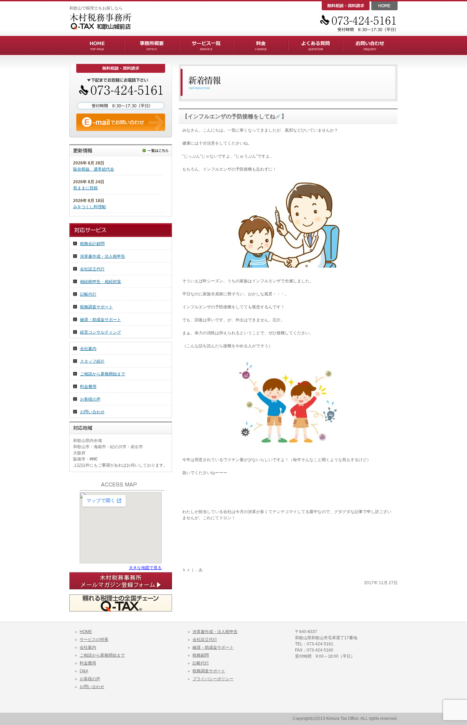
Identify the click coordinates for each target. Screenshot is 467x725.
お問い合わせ (92, 412)
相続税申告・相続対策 (100, 281)
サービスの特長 (94, 639)
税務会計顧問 (92, 243)
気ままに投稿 (85, 188)
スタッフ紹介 (92, 361)
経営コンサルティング (100, 332)
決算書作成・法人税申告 (102, 256)
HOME (86, 631)
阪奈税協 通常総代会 (93, 169)
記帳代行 (88, 294)
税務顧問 (200, 655)
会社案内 (88, 348)
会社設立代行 (92, 269)
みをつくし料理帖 (89, 206)
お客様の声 (90, 399)
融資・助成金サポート (100, 319)
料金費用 (88, 386)
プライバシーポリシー (213, 678)
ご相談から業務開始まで (102, 374)
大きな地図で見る (145, 567)
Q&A (84, 671)
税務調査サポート (96, 307)
